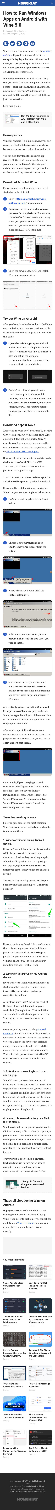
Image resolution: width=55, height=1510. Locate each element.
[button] (6, 43)
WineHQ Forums (26, 1222)
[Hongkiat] (27, 3)
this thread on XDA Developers (22, 451)
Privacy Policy (39, 1491)
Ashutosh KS (11, 31)
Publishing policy (26, 1491)
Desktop (22, 31)
